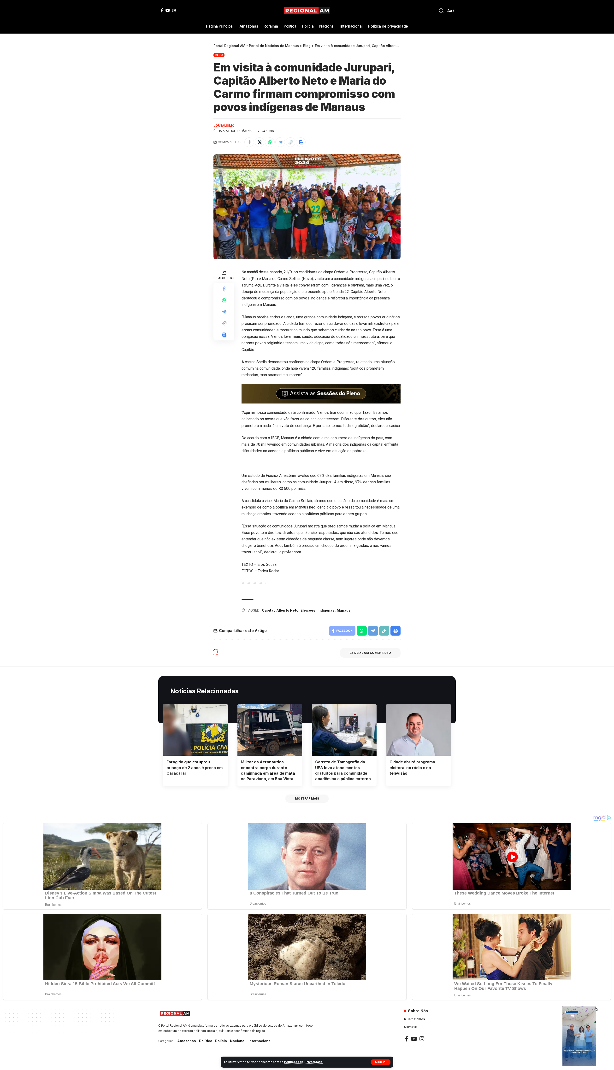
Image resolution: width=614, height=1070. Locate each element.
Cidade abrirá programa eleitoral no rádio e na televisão (412, 767)
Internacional (260, 1041)
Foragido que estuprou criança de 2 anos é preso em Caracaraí (194, 767)
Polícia (221, 1041)
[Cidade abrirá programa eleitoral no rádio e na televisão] (418, 730)
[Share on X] (259, 142)
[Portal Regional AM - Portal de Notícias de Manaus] (307, 11)
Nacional (237, 1041)
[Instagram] (174, 10)
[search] (441, 11)
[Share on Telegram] (280, 142)
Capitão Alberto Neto (280, 610)
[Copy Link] (290, 142)
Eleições (308, 610)
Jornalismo (223, 125)
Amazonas (186, 1041)
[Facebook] (161, 10)
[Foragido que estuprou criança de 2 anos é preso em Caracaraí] (195, 730)
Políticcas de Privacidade (303, 1062)
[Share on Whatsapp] (270, 142)
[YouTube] (167, 10)
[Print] (301, 142)
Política (205, 1041)
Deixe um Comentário (372, 653)
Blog (219, 55)
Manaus (344, 610)
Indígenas (326, 610)
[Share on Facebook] (249, 142)
